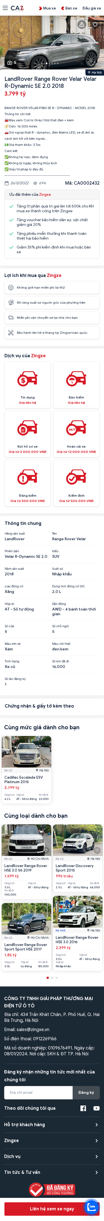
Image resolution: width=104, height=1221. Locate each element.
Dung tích (9, 795)
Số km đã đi (60, 661)
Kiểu (55, 551)
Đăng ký (86, 1092)
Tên (54, 533)
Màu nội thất (61, 644)
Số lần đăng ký (15, 679)
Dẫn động (59, 604)
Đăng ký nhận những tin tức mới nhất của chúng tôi (49, 1076)
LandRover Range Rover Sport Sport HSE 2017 (25, 947)
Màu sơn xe (13, 644)
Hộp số (9, 604)
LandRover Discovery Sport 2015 (74, 868)
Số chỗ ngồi (60, 626)
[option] (52, 44)
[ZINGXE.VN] (17, 8)
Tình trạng (12, 661)
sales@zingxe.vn (33, 1029)
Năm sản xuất (14, 569)
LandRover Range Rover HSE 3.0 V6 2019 (25, 868)
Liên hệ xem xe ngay (52, 1209)
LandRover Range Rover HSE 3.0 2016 (77, 939)
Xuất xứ (57, 569)
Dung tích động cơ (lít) (68, 586)
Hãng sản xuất (15, 533)
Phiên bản (12, 551)
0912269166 (45, 1039)
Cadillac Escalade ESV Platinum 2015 (23, 779)
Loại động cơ (14, 586)
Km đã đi (43, 795)
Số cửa (9, 626)
